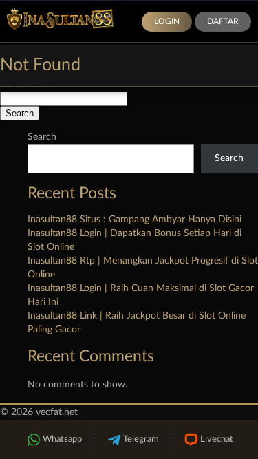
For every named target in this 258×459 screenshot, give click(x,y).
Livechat (216, 439)
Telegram (141, 439)
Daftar (223, 21)
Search (42, 137)
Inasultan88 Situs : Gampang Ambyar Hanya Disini (134, 219)
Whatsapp (62, 439)
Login (167, 21)
